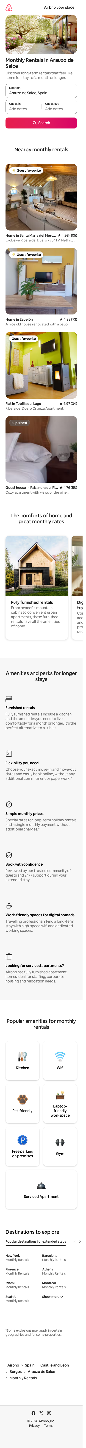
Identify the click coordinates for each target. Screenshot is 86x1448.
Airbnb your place (59, 7)
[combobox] (41, 93)
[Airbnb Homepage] (9, 7)
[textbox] (23, 109)
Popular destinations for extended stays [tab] (36, 1241)
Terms (48, 1426)
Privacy (34, 1426)
